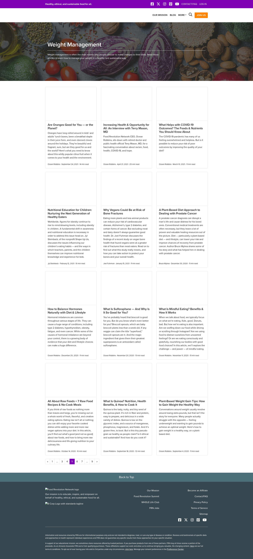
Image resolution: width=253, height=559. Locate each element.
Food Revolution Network (59, 15)
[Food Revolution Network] (62, 489)
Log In (203, 4)
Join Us (201, 15)
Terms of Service (199, 508)
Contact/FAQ (189, 4)
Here (192, 546)
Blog (173, 15)
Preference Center (175, 549)
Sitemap (203, 514)
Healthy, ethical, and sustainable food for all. (68, 4)
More (181, 15)
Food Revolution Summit (146, 496)
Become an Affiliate (198, 490)
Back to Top (126, 477)
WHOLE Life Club (150, 502)
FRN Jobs (154, 508)
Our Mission (159, 15)
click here (129, 549)
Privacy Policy (201, 502)
